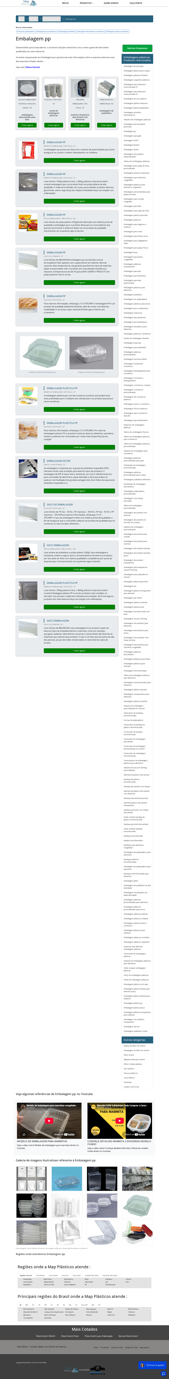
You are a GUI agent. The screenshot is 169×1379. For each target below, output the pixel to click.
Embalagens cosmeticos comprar (137, 385)
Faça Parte (136, 3)
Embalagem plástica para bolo (136, 581)
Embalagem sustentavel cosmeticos (133, 365)
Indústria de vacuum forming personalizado (135, 768)
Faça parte (144, 1347)
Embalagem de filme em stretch (136, 1050)
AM (93, 1305)
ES (33, 1305)
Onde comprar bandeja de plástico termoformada (134, 818)
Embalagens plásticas (132, 220)
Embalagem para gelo (132, 136)
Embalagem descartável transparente (133, 561)
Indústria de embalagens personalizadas (133, 528)
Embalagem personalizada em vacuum (136, 575)
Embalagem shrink (131, 149)
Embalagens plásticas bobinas (136, 914)
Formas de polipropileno (26, 31)
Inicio (65, 3)
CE (76, 1305)
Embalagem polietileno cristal (135, 1031)
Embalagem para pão (132, 271)
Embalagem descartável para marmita (135, 542)
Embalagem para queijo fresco (136, 248)
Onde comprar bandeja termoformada (133, 830)
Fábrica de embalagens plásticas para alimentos (137, 676)
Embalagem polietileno (67, 31)
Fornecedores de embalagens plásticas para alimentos (136, 761)
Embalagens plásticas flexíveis (136, 75)
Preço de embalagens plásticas (136, 975)
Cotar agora (27, 125)
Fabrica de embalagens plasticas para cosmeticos (137, 437)
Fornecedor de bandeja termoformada (133, 733)
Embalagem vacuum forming (135, 618)
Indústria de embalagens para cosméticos (135, 452)
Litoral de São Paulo (110, 1275)
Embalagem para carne (133, 231)
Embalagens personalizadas (135, 347)
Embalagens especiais (132, 343)
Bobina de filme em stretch (134, 1046)
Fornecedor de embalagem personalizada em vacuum (134, 747)
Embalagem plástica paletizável (136, 108)
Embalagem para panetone (134, 317)
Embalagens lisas (130, 252)
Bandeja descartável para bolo (136, 798)
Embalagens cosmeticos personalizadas (133, 391)
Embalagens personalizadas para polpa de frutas (137, 193)
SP (39, 1305)
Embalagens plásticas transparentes (132, 265)
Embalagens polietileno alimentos (137, 479)
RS (58, 1305)
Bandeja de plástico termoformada (132, 780)
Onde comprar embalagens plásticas (135, 969)
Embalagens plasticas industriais (117, 31)
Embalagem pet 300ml (133, 598)
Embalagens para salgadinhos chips (136, 241)
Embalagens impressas (133, 313)
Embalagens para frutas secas (136, 236)
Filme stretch (129, 1055)
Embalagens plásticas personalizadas (132, 353)
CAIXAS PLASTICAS (131, 1087)
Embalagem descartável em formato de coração (135, 521)
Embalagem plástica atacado (135, 689)
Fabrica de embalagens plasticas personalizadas (137, 445)
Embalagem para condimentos (136, 308)
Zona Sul (65, 1275)
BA (70, 1305)
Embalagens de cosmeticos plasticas (135, 398)
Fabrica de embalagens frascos (136, 432)
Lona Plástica (129, 1078)
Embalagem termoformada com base (137, 612)
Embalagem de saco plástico (135, 99)
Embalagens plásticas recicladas (136, 937)
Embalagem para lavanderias (46, 31)
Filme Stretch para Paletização (99, 1336)
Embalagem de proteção (134, 66)
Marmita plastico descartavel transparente (135, 804)
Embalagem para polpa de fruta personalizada (136, 167)
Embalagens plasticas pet (134, 607)
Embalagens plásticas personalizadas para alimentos (136, 900)
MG (26, 1305)
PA (99, 1305)
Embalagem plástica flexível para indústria (137, 997)
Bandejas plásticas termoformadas (131, 860)
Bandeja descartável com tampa (137, 786)
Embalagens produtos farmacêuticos (132, 113)
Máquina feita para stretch (134, 1059)
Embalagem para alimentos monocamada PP (135, 92)
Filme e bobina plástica (133, 1064)
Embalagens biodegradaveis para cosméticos (137, 372)
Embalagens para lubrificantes (136, 420)
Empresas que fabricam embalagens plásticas (133, 947)
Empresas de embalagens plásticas (134, 426)
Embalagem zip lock (132, 1026)
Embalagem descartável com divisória (90, 31)
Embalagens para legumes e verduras (135, 225)
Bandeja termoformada (133, 836)
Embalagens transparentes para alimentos (136, 695)
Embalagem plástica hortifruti (135, 701)
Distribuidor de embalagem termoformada (134, 466)
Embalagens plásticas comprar (136, 918)
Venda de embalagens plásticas (136, 980)
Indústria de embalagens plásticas (137, 119)
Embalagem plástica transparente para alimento (137, 592)
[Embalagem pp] (27, 88)
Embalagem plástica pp (133, 1003)
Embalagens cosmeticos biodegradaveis (133, 379)
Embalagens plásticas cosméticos (137, 334)
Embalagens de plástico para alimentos (135, 327)
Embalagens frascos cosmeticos (137, 404)
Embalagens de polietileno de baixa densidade (135, 893)
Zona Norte (40, 1275)
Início (96, 1347)
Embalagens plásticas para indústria (134, 931)
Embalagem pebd (131, 881)
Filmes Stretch (32, 67)
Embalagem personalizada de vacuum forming (135, 568)
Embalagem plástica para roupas (137, 71)
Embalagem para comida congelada (134, 200)
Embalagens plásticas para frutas (137, 659)
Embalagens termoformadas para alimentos (137, 683)
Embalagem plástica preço (134, 1008)
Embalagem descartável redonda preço (137, 554)
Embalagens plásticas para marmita (134, 664)
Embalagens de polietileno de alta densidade (137, 886)
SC (52, 1305)
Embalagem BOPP (131, 140)
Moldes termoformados (133, 840)
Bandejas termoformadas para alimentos (136, 874)
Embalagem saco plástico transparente (134, 1020)
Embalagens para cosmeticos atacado (135, 414)
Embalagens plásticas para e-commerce (135, 924)
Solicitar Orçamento (137, 48)
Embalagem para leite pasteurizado (132, 281)
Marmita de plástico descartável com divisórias (136, 792)
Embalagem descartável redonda (137, 548)
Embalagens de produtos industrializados (134, 155)
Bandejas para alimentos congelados (134, 846)
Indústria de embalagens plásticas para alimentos (137, 962)
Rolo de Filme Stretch (128, 1336)
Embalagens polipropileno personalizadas (134, 492)
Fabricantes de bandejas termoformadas (133, 714)
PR (46, 1305)
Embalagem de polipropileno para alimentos (137, 853)
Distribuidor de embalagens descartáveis (135, 485)
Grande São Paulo (91, 1275)
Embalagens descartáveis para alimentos (136, 624)
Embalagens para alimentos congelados (135, 178)
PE (64, 1305)
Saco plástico (129, 1068)
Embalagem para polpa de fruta (136, 210)
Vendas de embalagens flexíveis (136, 338)
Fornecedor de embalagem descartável (134, 740)
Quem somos (111, 3)
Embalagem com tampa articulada (133, 499)
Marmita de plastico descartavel (136, 775)
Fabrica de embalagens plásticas (137, 161)
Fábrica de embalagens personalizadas (133, 506)
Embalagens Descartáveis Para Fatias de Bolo (136, 638)
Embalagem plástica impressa (136, 103)
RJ (20, 1305)
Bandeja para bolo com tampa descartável (136, 811)
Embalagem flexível (131, 145)
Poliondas (128, 1082)
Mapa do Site (131, 1347)
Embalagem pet (130, 586)
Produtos (86, 3)
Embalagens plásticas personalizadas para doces (134, 908)
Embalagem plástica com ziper (136, 984)
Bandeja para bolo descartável (136, 824)
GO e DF (84, 1305)
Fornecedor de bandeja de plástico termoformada (134, 726)
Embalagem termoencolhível (135, 359)
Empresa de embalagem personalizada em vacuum (134, 707)
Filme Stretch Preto (70, 1336)
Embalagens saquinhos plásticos (137, 80)
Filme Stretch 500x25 (45, 1336)
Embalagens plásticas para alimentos (134, 288)
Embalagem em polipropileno (135, 299)
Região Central (26, 1275)
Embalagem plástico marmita (135, 602)
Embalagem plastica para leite (136, 215)
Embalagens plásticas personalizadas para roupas (135, 473)
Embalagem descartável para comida (135, 535)
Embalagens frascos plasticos (135, 408)
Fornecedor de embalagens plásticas (135, 955)
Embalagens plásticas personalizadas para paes (134, 459)
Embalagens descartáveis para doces (136, 631)
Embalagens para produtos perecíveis (134, 125)
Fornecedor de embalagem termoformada (134, 754)
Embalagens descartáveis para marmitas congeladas (136, 646)
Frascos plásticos (131, 1073)
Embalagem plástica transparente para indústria (137, 1013)
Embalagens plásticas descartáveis (132, 653)
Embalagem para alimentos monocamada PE (135, 85)
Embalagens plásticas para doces (137, 304)
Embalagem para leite (132, 206)
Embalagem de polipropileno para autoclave (137, 867)
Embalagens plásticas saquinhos (137, 942)
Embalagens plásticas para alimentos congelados (134, 185)
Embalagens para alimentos (135, 276)
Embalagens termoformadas (135, 671)
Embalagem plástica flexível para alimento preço (137, 990)
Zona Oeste (53, 1275)
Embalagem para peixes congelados (133, 258)
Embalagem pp (130, 131)
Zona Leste (76, 1275)
